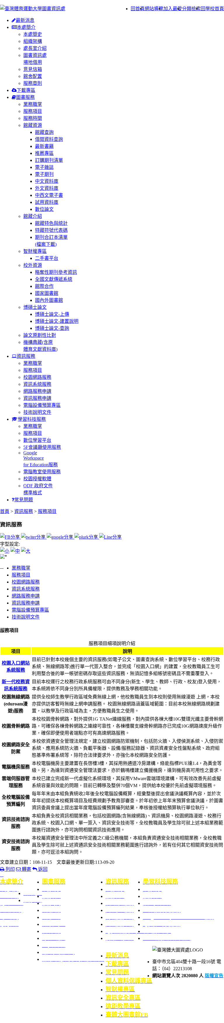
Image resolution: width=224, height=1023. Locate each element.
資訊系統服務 (37, 384)
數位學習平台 (37, 440)
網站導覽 (154, 8)
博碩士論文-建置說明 (56, 321)
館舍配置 (32, 76)
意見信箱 (32, 69)
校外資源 (32, 265)
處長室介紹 (35, 48)
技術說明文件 (37, 412)
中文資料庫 (46, 181)
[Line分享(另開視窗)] (110, 537)
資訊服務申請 (37, 398)
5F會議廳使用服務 (42, 447)
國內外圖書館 (49, 300)
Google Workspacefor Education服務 (40, 458)
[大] (25, 551)
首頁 (4, 511)
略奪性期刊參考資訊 (56, 272)
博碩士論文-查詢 (52, 328)
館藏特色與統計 (51, 223)
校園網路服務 (37, 377)
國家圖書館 (46, 293)
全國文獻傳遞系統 (53, 279)
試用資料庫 (46, 202)
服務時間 (32, 118)
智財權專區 (35, 251)
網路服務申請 (37, 391)
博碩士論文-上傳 (52, 314)
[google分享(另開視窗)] (60, 537)
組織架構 (32, 41)
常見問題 (23, 499)
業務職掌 (32, 104)
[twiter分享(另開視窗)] (34, 537)
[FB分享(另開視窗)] (10, 537)
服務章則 (32, 83)
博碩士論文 (35, 307)
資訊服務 (26, 356)
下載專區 (26, 90)
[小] (4, 551)
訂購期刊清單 (49, 160)
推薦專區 (44, 153)
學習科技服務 (32, 419)
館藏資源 (32, 125)
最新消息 (25, 20)
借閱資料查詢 (49, 139)
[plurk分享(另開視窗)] (86, 537)
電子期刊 (44, 174)
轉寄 (26, 869)
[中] (15, 551)
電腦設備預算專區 (42, 405)
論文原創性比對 (39, 335)
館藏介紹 (32, 216)
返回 (42, 869)
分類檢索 (191, 8)
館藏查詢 (44, 132)
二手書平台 (46, 258)
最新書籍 (44, 146)
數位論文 (44, 209)
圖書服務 (25, 97)
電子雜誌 (44, 167)
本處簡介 (26, 27)
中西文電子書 (49, 195)
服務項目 (32, 111)
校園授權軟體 (37, 478)
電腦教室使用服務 (42, 471)
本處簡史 (32, 34)
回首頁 (138, 8)
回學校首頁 (212, 8)
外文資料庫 (46, 188)
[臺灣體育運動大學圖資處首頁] (32, 8)
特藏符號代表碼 (51, 230)
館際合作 (44, 286)
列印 (9, 869)
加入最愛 (172, 8)
